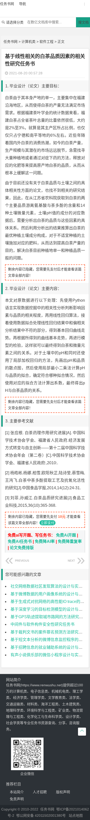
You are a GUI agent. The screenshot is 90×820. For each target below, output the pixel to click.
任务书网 (11, 42)
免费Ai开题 (66, 535)
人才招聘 (40, 792)
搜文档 (83, 22)
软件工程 (47, 42)
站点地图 (76, 815)
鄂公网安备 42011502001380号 (41, 815)
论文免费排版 (22, 548)
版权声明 (63, 792)
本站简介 (17, 792)
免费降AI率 (45, 541)
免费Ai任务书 (20, 541)
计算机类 (29, 42)
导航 (22, 4)
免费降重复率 (70, 541)
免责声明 (17, 799)
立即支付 (47, 523)
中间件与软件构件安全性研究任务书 (42, 624)
